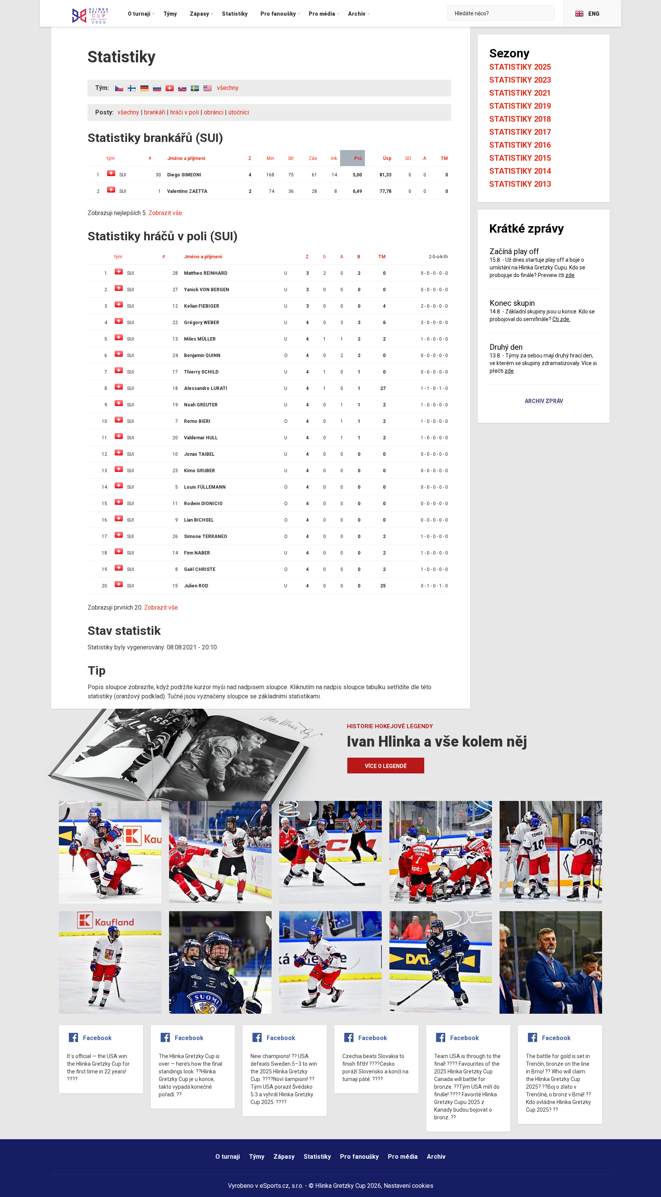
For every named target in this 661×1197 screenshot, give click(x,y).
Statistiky (317, 1156)
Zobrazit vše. (165, 213)
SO (408, 158)
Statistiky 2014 (520, 171)
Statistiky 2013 (520, 184)
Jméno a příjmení (186, 158)
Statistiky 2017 (520, 132)
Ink (334, 158)
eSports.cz (274, 1185)
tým (111, 158)
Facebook (97, 1038)
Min (270, 158)
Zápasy (284, 1156)
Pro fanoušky (359, 1156)
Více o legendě (386, 766)
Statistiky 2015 (520, 158)
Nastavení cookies (408, 1185)
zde (570, 275)
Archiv (436, 1156)
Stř (291, 158)
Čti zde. (561, 319)
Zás (313, 158)
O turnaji (227, 1156)
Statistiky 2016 (520, 145)
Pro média (403, 1156)
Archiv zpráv (544, 401)
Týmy (256, 1156)
